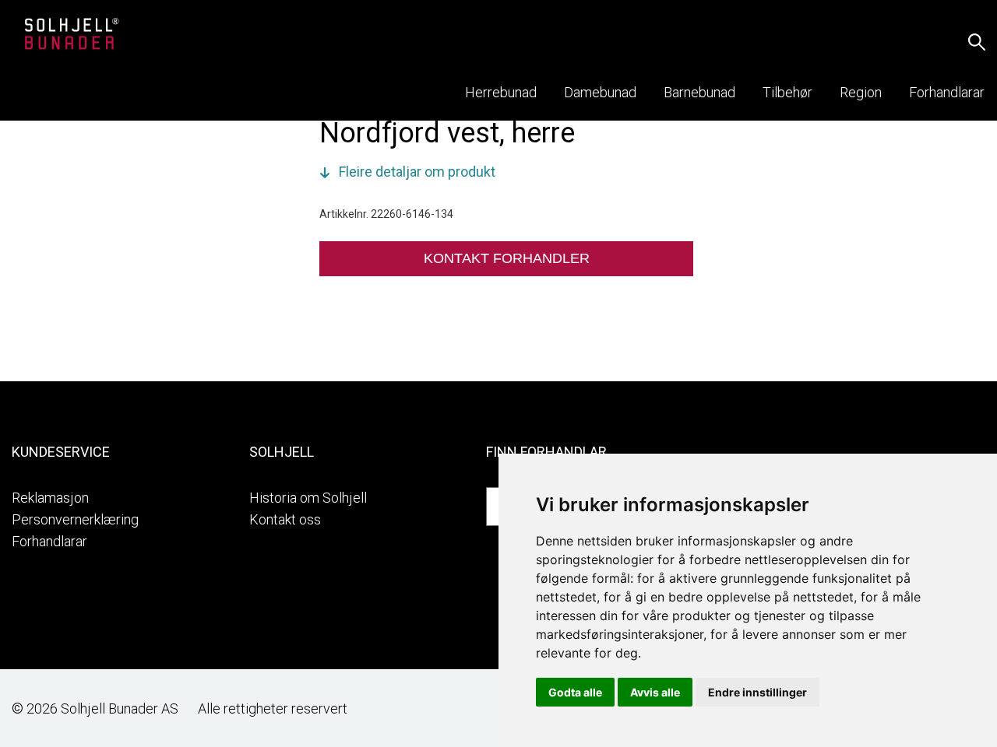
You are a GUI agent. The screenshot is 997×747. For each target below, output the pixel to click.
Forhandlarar (49, 541)
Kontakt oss (285, 519)
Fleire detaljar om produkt (417, 171)
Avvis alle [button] (655, 692)
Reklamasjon (50, 497)
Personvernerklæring (75, 519)
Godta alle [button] (575, 692)
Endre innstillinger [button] (757, 692)
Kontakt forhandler (507, 258)
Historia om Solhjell (308, 497)
